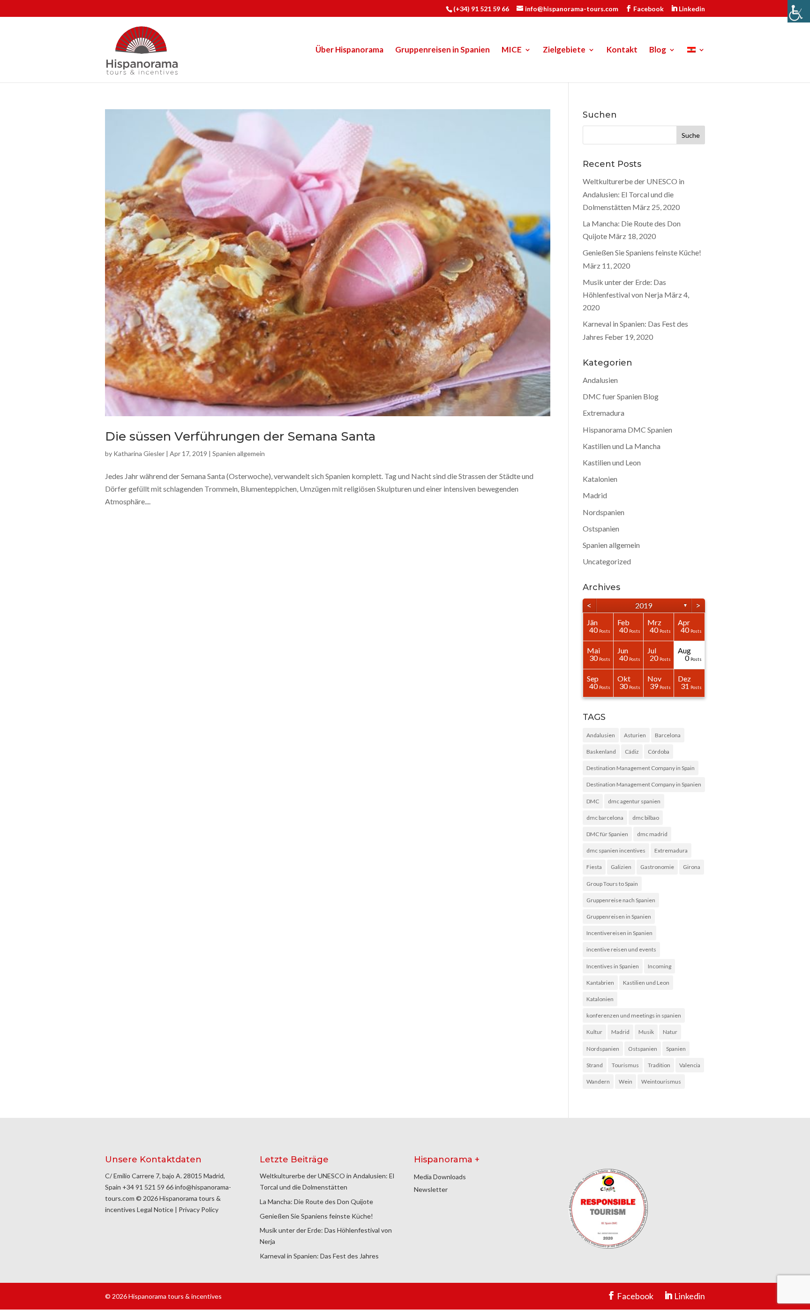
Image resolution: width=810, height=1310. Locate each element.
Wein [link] (625, 1081)
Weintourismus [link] (661, 1081)
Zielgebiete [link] (564, 50)
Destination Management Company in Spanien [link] (643, 784)
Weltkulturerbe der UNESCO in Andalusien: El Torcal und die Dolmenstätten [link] (633, 194)
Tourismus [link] (625, 1065)
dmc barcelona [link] (604, 817)
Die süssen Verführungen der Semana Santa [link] (240, 436)
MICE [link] (512, 50)
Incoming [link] (659, 966)
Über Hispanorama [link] (349, 50)
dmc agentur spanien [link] (634, 801)
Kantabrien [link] (600, 982)
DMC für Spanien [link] (607, 834)
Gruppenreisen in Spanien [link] (442, 50)
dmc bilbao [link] (645, 817)
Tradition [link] (659, 1065)
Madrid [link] (595, 495)
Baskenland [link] (601, 751)
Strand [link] (594, 1065)
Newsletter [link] (431, 1189)
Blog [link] (657, 50)
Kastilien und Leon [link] (612, 462)
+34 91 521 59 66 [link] (147, 1187)
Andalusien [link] (600, 379)
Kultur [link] (594, 1031)
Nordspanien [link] (603, 512)
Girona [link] (691, 866)
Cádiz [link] (632, 751)
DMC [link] (592, 801)
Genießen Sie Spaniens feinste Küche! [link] (642, 252)
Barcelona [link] (668, 735)
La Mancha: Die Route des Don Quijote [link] (316, 1201)
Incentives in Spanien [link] (612, 966)
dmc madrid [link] (652, 834)
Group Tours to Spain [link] (612, 883)
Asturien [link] (635, 735)
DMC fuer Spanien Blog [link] (621, 396)
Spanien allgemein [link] (238, 453)
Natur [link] (670, 1031)
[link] (799, 11)
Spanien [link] (676, 1048)
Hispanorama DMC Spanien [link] (627, 429)
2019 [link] (643, 605)
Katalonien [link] (600, 478)
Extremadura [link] (603, 412)
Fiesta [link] (594, 866)
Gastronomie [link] (657, 866)
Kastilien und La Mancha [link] (621, 446)
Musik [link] (646, 1031)
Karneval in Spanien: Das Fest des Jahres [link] (319, 1256)
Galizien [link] (621, 866)
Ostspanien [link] (601, 528)
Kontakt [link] (622, 50)
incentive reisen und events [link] (621, 949)
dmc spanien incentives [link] (615, 850)
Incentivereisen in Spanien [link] (619, 932)
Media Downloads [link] (440, 1177)
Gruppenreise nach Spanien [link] (620, 900)
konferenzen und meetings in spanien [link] (633, 1015)
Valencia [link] (689, 1065)
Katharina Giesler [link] (139, 453)
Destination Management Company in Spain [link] (640, 767)
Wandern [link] (598, 1081)
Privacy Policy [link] (198, 1209)
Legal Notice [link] (155, 1209)
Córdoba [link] (658, 751)
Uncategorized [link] (607, 561)
